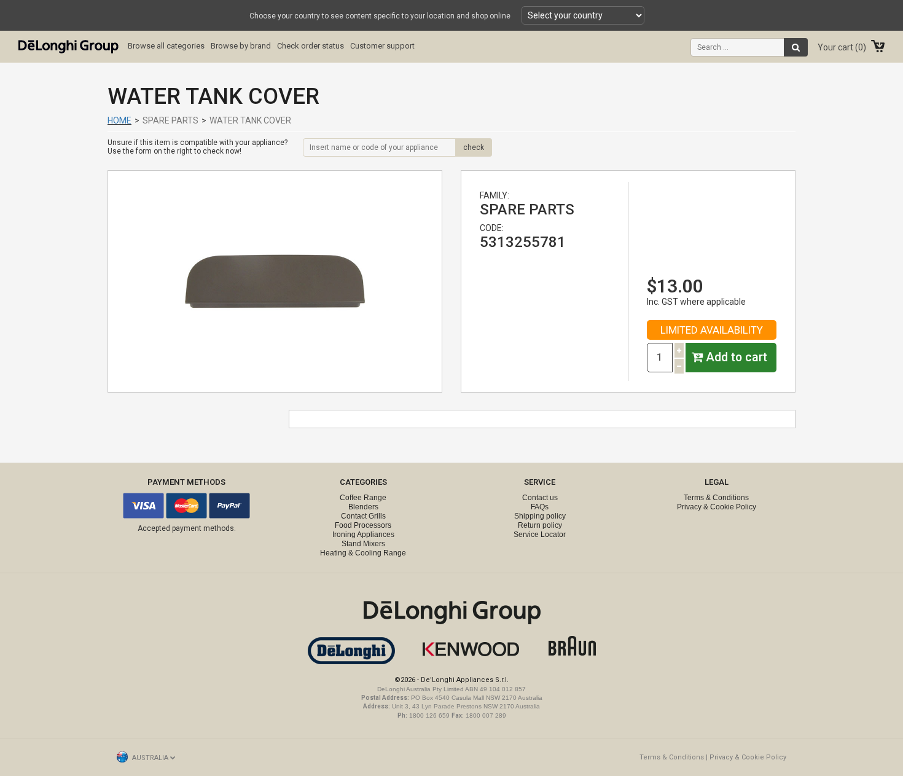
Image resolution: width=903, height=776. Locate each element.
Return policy (540, 525)
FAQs (540, 507)
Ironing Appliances (363, 534)
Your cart (840, 47)
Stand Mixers (363, 543)
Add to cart (735, 357)
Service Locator (540, 534)
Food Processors (363, 525)
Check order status (310, 45)
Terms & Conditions (716, 497)
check (473, 147)
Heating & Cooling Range (363, 553)
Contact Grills (363, 516)
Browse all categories (166, 45)
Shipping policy (540, 516)
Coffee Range (363, 497)
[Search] (796, 47)
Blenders (363, 507)
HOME (119, 120)
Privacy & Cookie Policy (716, 507)
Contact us (540, 497)
